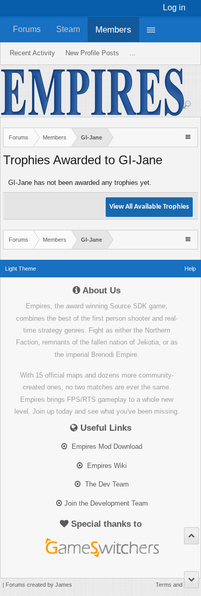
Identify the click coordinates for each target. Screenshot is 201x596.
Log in (174, 7)
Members (113, 29)
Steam (68, 29)
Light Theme (20, 268)
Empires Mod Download (106, 446)
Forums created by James (39, 585)
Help (190, 268)
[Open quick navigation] (189, 136)
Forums (27, 29)
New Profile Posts (92, 53)
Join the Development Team (106, 503)
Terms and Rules (177, 585)
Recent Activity (32, 53)
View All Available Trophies (149, 207)
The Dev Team (106, 484)
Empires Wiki (106, 465)
